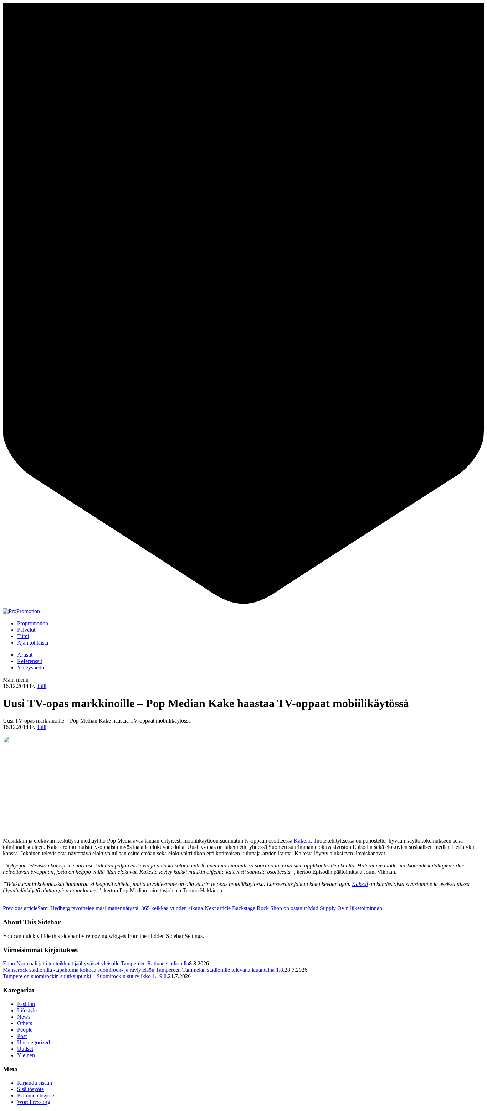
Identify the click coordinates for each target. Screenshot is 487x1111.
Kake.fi (302, 841)
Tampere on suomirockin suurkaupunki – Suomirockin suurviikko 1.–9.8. (85, 976)
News (23, 1017)
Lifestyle (27, 1010)
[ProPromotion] (21, 611)
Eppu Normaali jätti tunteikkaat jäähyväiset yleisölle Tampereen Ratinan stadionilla (96, 963)
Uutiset (25, 1049)
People (24, 1030)
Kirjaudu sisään (34, 1083)
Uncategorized (33, 1042)
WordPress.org (33, 1102)
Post (22, 1036)
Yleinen (26, 1055)
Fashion (26, 1004)
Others (24, 1023)
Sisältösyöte (30, 1089)
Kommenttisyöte (35, 1095)
